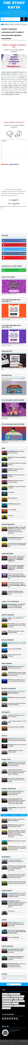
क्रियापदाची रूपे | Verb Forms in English (17, 643)
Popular (14, 815)
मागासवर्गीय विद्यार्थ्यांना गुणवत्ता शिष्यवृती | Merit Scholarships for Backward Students (16, 958)
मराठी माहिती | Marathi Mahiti (14, 503)
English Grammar (14, 993)
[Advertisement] (14, 107)
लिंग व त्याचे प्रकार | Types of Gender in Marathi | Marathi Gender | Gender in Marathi (17, 625)
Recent (5, 815)
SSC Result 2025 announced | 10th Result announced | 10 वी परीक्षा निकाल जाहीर (17, 545)
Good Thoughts (7, 998)
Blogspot (14, 1043)
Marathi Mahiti (7, 1001)
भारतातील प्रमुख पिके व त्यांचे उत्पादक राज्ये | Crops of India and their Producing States (15, 793)
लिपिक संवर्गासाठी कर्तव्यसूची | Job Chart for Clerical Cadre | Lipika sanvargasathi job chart (17, 965)
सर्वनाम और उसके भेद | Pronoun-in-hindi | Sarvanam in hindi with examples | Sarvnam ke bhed (17, 674)
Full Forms (11, 515)
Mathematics (6, 1003)
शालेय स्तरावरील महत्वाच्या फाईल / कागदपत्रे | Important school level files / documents (16, 951)
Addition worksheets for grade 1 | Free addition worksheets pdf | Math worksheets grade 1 (17, 876)
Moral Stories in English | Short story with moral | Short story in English (16, 780)
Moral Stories (14, 164)
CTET (25, 24)
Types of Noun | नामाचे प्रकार (14, 648)
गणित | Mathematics (13, 498)
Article (5, 993)
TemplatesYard (15, 1041)
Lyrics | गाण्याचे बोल (12, 509)
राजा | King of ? (11, 911)
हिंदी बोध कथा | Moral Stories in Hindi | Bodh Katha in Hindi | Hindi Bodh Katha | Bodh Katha (16, 764)
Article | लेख (11, 492)
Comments (23, 815)
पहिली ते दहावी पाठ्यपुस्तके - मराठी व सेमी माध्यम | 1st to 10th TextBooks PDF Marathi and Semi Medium (16, 606)
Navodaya (15, 1003)
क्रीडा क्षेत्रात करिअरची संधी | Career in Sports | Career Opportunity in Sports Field (16, 924)
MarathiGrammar (18, 1001)
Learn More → (12, 1031)
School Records (19, 1005)
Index (15, 998)
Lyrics (21, 998)
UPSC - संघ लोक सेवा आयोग (13, 937)
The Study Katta (14, 5)
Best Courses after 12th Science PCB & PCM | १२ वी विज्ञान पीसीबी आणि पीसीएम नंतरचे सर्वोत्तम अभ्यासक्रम (17, 932)
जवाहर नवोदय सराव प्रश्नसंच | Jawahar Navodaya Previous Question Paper (15, 593)
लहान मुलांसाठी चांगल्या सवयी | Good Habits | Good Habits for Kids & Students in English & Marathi (17, 895)
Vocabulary (6, 1008)
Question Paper (7, 1005)
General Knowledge (17, 996)
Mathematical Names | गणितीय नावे (16, 726)
